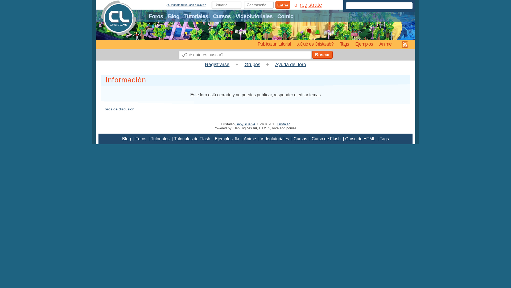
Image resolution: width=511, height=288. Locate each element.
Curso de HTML (360, 139)
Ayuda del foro (290, 64)
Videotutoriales (254, 16)
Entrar (282, 5)
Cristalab (283, 124)
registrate (311, 5)
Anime (385, 44)
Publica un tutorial (274, 44)
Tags (344, 44)
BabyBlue (245, 124)
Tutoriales (196, 16)
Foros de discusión (118, 109)
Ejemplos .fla (227, 139)
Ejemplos (364, 44)
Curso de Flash (326, 139)
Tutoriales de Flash (192, 139)
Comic (285, 16)
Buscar (322, 55)
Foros (156, 16)
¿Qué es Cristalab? (315, 44)
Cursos (222, 16)
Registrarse (217, 64)
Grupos (252, 64)
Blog (173, 16)
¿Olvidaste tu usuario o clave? (186, 4)
